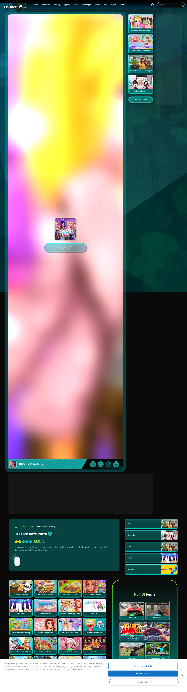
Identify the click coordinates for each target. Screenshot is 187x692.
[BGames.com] (16, 526)
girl (31, 526)
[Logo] (15, 6)
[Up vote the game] (93, 464)
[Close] (182, 675)
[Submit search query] (181, 4)
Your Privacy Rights (143, 666)
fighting (67, 4)
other (122, 4)
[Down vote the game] (100, 464)
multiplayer (86, 4)
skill (105, 4)
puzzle (97, 4)
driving (57, 4)
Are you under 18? (144, 682)
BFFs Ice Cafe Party (46, 526)
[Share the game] (108, 464)
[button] (152, 4)
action (35, 4)
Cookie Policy (76, 669)
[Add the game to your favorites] (49, 533)
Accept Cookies (143, 673)
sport (113, 4)
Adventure (46, 4)
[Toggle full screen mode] (116, 464)
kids (76, 4)
